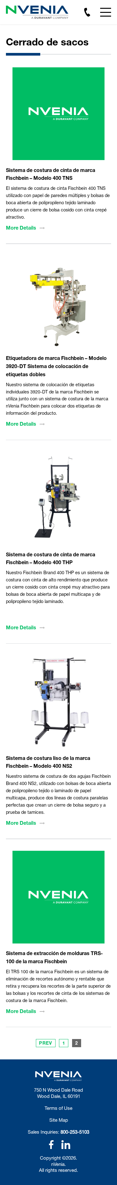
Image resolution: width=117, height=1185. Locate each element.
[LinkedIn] (65, 1144)
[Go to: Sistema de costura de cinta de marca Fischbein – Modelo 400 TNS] (58, 113)
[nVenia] (37, 12)
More (21, 228)
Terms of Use (58, 1108)
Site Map (58, 1120)
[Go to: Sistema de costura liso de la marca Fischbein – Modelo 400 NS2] (58, 702)
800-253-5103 (75, 1132)
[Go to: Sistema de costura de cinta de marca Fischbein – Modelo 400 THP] (58, 498)
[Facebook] (51, 1144)
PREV (45, 1043)
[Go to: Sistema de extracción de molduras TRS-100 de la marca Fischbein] (58, 897)
